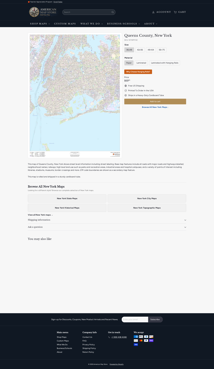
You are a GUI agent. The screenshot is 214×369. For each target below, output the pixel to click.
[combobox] (88, 12)
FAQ (84, 341)
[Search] (112, 12)
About (149, 24)
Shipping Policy (89, 348)
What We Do (90, 24)
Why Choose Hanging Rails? (138, 72)
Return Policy (88, 352)
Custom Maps (65, 24)
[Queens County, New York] (40, 268)
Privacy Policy (88, 344)
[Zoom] (75, 95)
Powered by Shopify (116, 364)
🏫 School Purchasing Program (39, 3)
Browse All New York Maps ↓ (155, 107)
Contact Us (87, 337)
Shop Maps (39, 24)
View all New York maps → (40, 215)
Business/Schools (122, 24)
